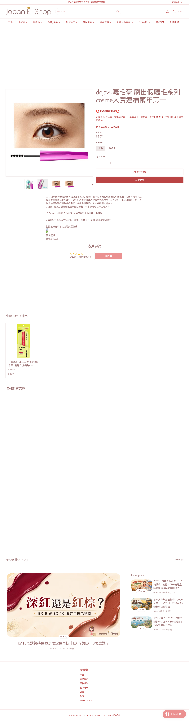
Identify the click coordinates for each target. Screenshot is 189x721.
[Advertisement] (89, 54)
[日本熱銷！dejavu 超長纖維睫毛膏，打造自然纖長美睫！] (23, 350)
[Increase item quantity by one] (110, 163)
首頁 (10, 22)
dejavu (24, 315)
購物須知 (160, 22)
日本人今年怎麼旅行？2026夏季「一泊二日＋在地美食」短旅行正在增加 (168, 603)
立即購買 (139, 179)
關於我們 (84, 679)
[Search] (117, 11)
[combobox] (88, 11)
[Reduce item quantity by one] (99, 163)
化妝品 (21, 22)
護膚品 (36, 22)
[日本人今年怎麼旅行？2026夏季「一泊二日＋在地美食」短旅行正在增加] (141, 604)
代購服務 (174, 22)
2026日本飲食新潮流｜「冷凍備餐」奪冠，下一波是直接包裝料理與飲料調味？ (168, 585)
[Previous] (7, 184)
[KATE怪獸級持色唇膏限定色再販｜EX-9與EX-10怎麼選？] (63, 605)
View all (179, 559)
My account (86, 700)
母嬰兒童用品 (124, 22)
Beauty (53, 648)
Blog (82, 691)
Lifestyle (157, 592)
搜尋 (82, 696)
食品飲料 (104, 22)
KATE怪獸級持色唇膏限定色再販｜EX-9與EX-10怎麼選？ (63, 643)
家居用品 (87, 22)
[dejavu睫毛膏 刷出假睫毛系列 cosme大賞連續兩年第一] (20, 422)
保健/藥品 (53, 22)
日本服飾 (143, 22)
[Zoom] (49, 132)
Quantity (100, 156)
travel (156, 611)
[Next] (91, 184)
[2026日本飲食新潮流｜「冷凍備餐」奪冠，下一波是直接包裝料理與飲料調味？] (141, 585)
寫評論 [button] (108, 255)
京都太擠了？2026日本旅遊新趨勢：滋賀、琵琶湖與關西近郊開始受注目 (168, 622)
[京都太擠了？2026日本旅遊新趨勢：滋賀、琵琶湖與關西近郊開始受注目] (141, 622)
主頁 (82, 675)
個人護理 (70, 22)
